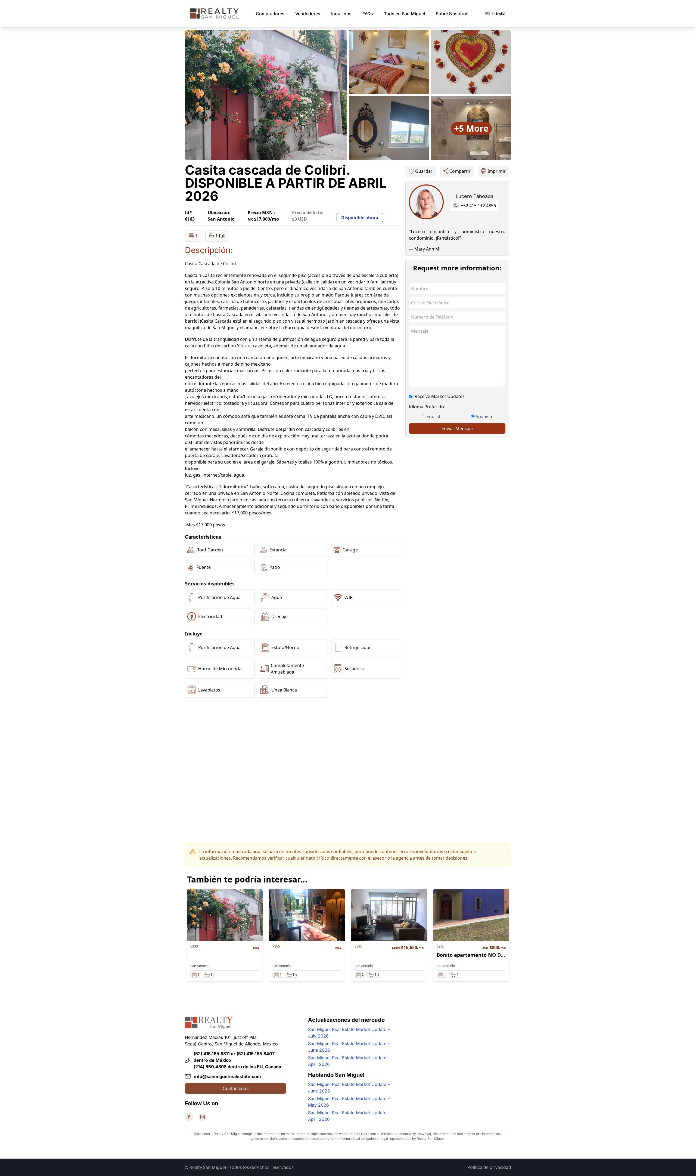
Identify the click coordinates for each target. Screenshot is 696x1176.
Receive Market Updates (440, 396)
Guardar (424, 171)
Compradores (270, 13)
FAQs (367, 13)
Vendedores (307, 13)
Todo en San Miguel (404, 13)
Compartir (460, 171)
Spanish (484, 416)
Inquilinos (341, 13)
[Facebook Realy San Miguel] (189, 1117)
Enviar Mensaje (457, 428)
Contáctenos (235, 1088)
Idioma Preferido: (427, 407)
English (434, 416)
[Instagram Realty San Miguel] (202, 1117)
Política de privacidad (489, 1167)
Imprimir (496, 171)
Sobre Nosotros (452, 13)
